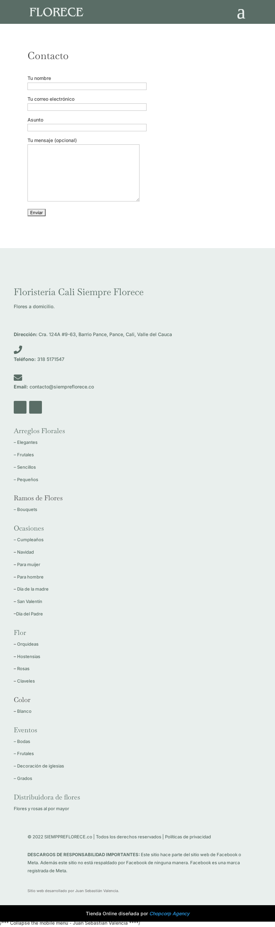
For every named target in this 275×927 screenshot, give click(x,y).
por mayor (41, 808)
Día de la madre (33, 589)
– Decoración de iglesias (39, 766)
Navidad (25, 552)
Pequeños (27, 479)
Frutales (25, 454)
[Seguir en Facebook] (20, 407)
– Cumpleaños (29, 539)
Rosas (23, 668)
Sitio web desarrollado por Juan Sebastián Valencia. (73, 890)
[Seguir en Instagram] (35, 407)
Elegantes (27, 442)
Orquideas (28, 644)
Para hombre (30, 577)
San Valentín (29, 601)
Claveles (26, 681)
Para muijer (28, 564)
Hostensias (29, 656)
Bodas (23, 741)
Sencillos (26, 467)
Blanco (24, 711)
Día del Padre (29, 613)
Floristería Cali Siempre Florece (79, 292)
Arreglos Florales (39, 430)
